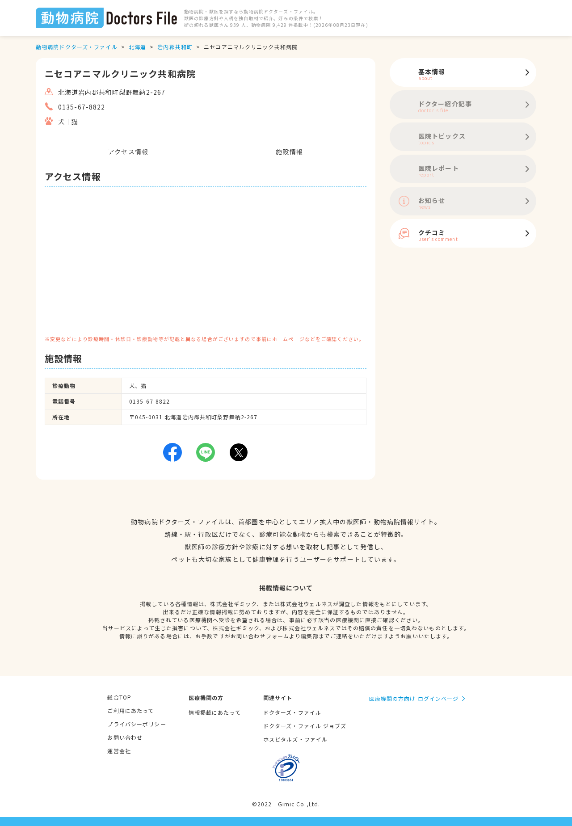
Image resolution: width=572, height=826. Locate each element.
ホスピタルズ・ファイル (295, 739)
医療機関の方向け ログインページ (414, 698)
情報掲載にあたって (215, 712)
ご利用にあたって (130, 710)
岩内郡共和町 (175, 47)
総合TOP (119, 697)
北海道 (137, 47)
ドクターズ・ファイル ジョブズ (305, 725)
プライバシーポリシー (136, 724)
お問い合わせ (125, 737)
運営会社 (118, 750)
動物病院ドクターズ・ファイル (77, 47)
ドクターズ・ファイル (292, 712)
